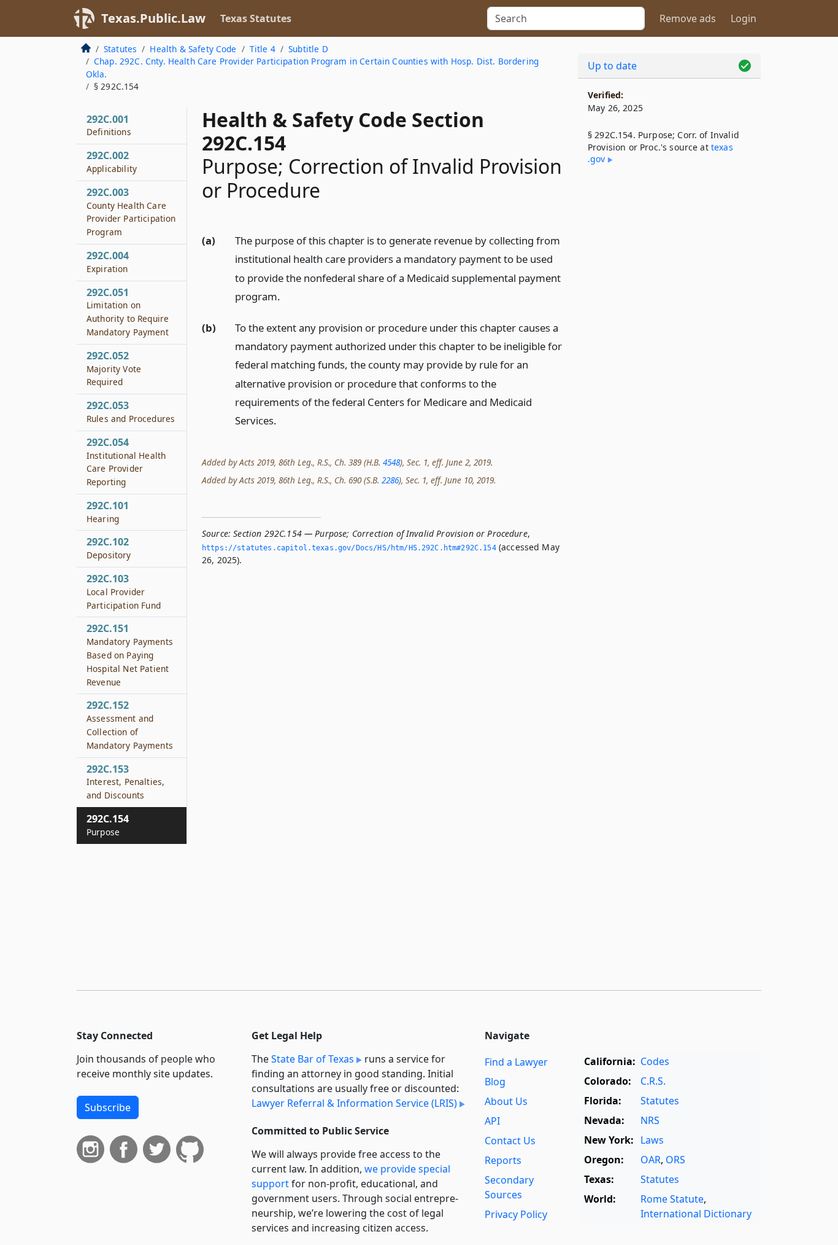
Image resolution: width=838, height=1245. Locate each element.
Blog (495, 1081)
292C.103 (123, 591)
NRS (649, 1120)
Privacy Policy (516, 1214)
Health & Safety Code (193, 49)
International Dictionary (696, 1213)
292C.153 (125, 782)
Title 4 (262, 49)
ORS (675, 1159)
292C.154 (107, 825)
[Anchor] (287, 296)
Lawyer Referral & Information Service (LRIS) (354, 1103)
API (492, 1121)
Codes (654, 1061)
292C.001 (108, 125)
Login (743, 18)
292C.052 (113, 368)
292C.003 (131, 211)
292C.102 (108, 548)
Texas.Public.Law (153, 18)
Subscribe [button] (108, 1107)
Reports (503, 1160)
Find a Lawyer (516, 1062)
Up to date (612, 65)
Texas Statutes (255, 18)
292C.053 (130, 411)
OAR (650, 1159)
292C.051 (127, 312)
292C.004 (107, 262)
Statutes (120, 49)
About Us (506, 1101)
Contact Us (510, 1140)
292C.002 (111, 161)
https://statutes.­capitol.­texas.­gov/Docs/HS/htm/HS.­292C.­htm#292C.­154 (349, 548)
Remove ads (687, 18)
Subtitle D (308, 49)
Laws (652, 1140)
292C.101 (107, 512)
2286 (390, 480)
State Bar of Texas (312, 1059)
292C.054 (126, 461)
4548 (391, 462)
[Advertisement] (669, 378)
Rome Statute (672, 1199)
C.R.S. (653, 1081)
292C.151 (129, 654)
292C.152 (129, 724)
